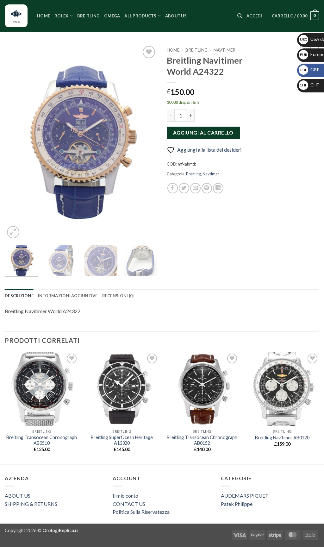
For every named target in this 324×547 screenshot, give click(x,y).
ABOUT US (17, 496)
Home (43, 15)
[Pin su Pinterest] (207, 188)
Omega (112, 15)
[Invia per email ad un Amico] (195, 188)
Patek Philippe (236, 504)
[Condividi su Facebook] (172, 188)
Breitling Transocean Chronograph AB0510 (41, 440)
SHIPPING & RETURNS (31, 504)
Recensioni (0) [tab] (118, 295)
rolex (61, 15)
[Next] (146, 142)
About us (176, 15)
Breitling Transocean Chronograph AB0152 (202, 440)
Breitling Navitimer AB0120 (282, 437)
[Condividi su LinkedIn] (218, 188)
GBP (310, 69)
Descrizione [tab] (19, 295)
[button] (254, 15)
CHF (309, 84)
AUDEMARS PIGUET (245, 496)
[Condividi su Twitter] (184, 188)
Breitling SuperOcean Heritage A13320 (122, 440)
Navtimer (224, 50)
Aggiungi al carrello (203, 132)
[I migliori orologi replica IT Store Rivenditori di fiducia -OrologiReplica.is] (16, 15)
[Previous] (16, 142)
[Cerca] (239, 16)
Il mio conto (125, 496)
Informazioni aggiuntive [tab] (68, 295)
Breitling (88, 15)
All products (140, 15)
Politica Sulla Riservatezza (141, 512)
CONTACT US (129, 504)
